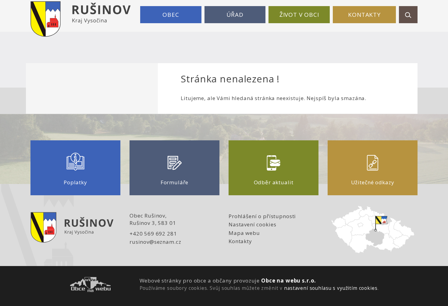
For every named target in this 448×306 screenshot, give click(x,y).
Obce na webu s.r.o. (288, 280)
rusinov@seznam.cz (155, 241)
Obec (170, 15)
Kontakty (364, 15)
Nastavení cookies (252, 224)
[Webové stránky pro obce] (90, 285)
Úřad (234, 15)
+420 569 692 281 (153, 233)
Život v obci (299, 15)
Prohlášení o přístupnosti (262, 216)
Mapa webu (244, 232)
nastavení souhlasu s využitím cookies (330, 288)
